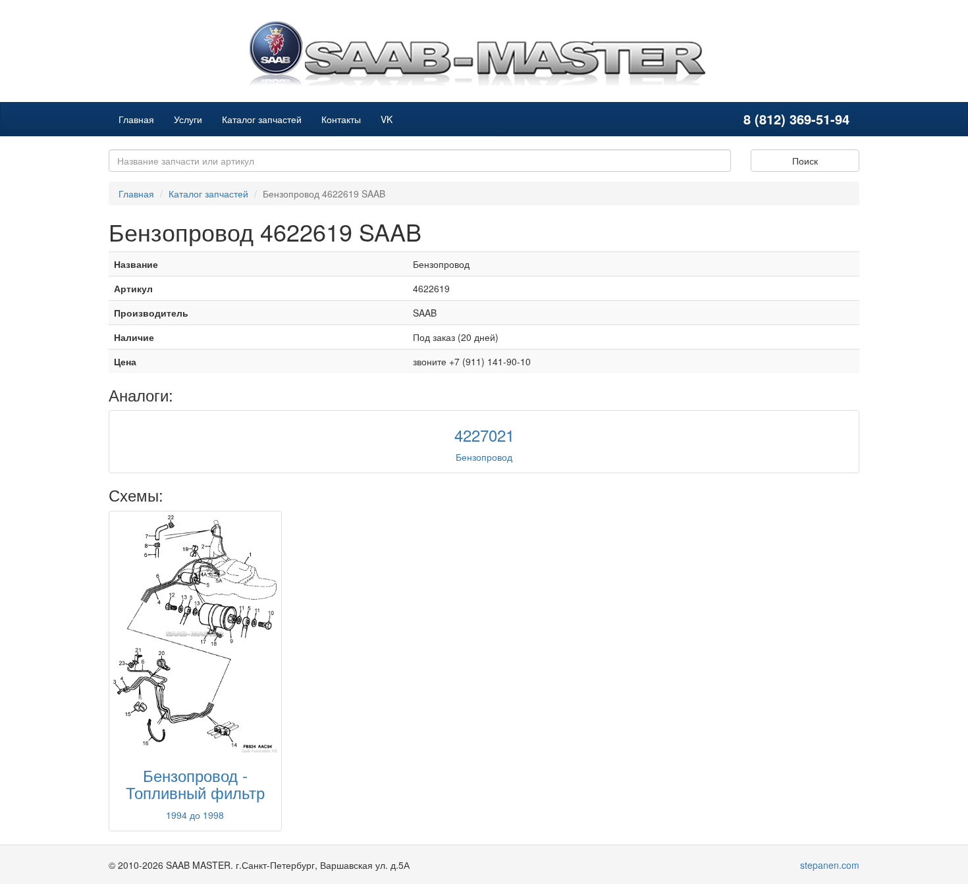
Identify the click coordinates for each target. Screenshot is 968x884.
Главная (136, 119)
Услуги (188, 119)
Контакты (341, 119)
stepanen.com (829, 864)
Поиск (805, 160)
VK (386, 119)
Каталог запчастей (262, 119)
